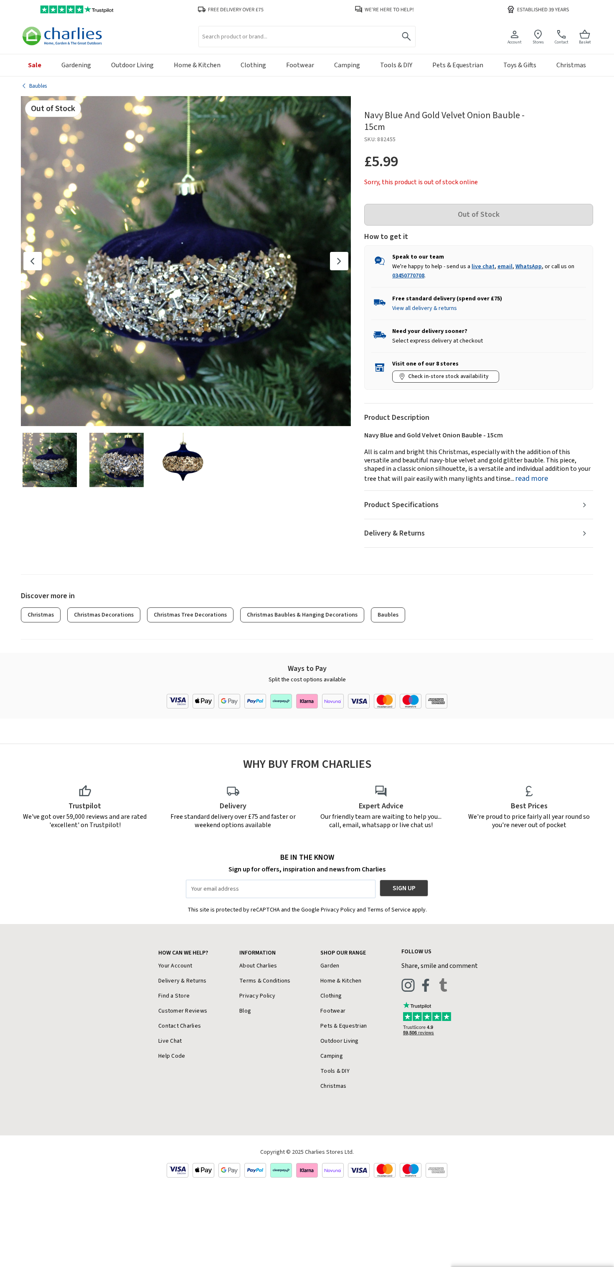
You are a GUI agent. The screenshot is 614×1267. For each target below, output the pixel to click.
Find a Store (174, 996)
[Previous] (32, 261)
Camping (331, 1056)
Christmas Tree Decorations (190, 615)
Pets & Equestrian (343, 1026)
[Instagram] (408, 985)
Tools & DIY (335, 1071)
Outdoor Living (339, 1041)
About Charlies (258, 966)
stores (538, 42)
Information (257, 953)
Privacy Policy (257, 996)
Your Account (175, 966)
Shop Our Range (343, 953)
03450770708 (408, 276)
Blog (245, 1011)
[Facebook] (425, 985)
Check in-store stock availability (448, 376)
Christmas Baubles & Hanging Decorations (302, 615)
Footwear (332, 1011)
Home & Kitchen (341, 981)
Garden (330, 966)
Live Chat (170, 1041)
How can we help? (183, 953)
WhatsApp (528, 266)
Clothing (331, 996)
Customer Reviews (182, 1011)
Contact (561, 42)
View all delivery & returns (424, 308)
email (505, 266)
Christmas (41, 615)
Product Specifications (401, 505)
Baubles (388, 615)
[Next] (339, 261)
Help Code (171, 1056)
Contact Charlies (179, 1026)
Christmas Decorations (104, 615)
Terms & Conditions (265, 981)
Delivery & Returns (394, 533)
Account (514, 42)
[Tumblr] (443, 985)
